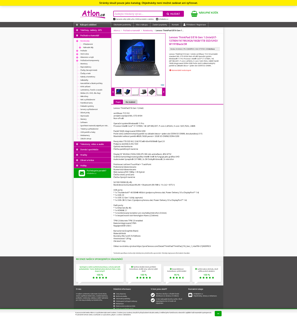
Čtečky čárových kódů (88, 70)
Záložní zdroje (85, 138)
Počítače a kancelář (89, 35)
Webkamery (85, 135)
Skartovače (84, 116)
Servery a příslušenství (89, 109)
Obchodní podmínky (122, 24)
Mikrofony (84, 96)
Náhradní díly (88, 47)
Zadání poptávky (160, 24)
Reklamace (120, 304)
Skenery (83, 119)
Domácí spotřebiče (89, 149)
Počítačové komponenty (89, 60)
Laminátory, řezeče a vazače (91, 90)
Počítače (83, 50)
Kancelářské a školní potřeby (91, 83)
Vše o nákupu (142, 24)
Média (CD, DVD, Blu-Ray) (90, 93)
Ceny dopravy (121, 294)
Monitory (83, 63)
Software (83, 122)
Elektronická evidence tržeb (125, 306)
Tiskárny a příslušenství (89, 129)
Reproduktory (85, 67)
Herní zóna (84, 54)
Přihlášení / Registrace (196, 24)
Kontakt (175, 24)
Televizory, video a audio (92, 144)
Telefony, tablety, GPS (91, 30)
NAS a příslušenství (87, 99)
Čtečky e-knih (85, 73)
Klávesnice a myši (87, 57)
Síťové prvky (85, 112)
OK (218, 314)
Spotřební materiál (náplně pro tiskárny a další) (95, 125)
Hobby (83, 165)
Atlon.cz (117, 30)
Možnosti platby (121, 296)
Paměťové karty (86, 103)
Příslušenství (88, 44)
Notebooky (85, 41)
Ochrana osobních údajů (124, 309)
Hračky (83, 154)
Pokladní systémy (87, 106)
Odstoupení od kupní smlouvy (126, 301)
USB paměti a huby (87, 132)
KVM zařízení (85, 86)
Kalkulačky (84, 80)
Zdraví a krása (87, 160)
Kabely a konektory (87, 76)
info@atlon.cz (163, 19)
